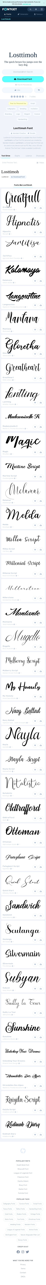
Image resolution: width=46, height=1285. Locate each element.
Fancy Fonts (7, 1209)
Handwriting (22, 119)
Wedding (23, 109)
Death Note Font (23, 1165)
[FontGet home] (9, 9)
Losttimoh (8, 140)
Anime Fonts (33, 1230)
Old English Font (10, 1235)
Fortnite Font (23, 1193)
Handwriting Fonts (35, 1209)
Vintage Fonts (35, 1214)
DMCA (23, 1277)
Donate (32, 133)
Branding (8, 114)
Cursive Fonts (24, 1204)
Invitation (34, 109)
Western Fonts (30, 1224)
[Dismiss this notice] (44, 3)
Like (18, 90)
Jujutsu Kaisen (23, 1181)
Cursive (37, 114)
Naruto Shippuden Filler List (30, 1235)
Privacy (23, 1265)
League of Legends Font (23, 1173)
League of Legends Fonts (16, 1230)
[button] (36, 9)
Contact (23, 1273)
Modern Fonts (21, 1214)
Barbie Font (23, 1189)
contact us (27, 4)
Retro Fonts (9, 1219)
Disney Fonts (22, 1240)
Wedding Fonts (15, 1224)
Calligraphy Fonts (9, 1204)
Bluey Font (23, 1185)
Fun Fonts (20, 1219)
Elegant (27, 114)
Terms (23, 1269)
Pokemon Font (23, 1177)
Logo (18, 114)
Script (33, 103)
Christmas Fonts (34, 1219)
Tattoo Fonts (20, 1209)
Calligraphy (11, 109)
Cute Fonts (9, 1214)
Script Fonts (37, 1204)
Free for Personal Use (18, 103)
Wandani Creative (19, 133)
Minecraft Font (23, 1169)
